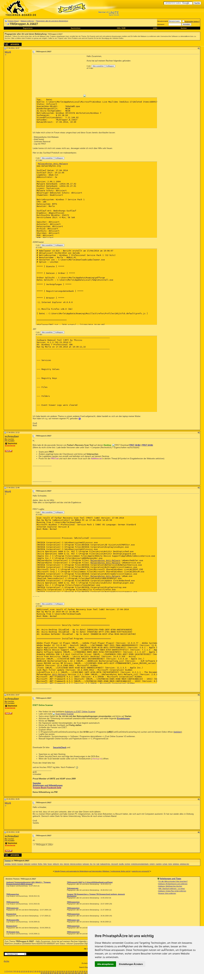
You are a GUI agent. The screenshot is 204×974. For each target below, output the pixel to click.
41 (87, 971)
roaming (159, 864)
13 (24, 971)
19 (37, 971)
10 (17, 971)
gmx (61, 864)
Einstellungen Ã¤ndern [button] (131, 964)
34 (71, 971)
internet (66, 864)
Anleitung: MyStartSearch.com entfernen (172, 884)
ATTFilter (90, 68)
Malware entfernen (27, 21)
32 (67, 971)
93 (44, 973)
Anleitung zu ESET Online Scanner (80, 711)
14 (26, 971)
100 (60, 973)
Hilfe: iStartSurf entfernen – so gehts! (171, 888)
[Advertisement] (58, 76)
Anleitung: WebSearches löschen (170, 886)
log (94, 864)
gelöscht (56, 864)
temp (170, 864)
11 (19, 971)
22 (44, 971)
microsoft (114, 864)
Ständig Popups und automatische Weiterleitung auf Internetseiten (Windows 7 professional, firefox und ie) (92, 871)
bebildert (177, 732)
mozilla (121, 864)
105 (75, 973)
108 (85, 973)
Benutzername (162, 21)
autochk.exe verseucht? (141, 871)
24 (49, 971)
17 (33, 971)
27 (55, 971)
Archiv (6, 961)
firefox (40, 864)
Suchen (184, 28)
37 (78, 971)
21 (42, 971)
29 (60, 971)
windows (176, 864)
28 (58, 971)
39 (82, 971)
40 (84, 971)
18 (35, 971)
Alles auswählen (98, 66)
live (91, 864)
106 (79, 973)
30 (62, 971)
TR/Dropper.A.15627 (55, 34)
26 (53, 971)
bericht (13, 864)
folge (45, 864)
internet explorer (76, 864)
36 (75, 971)
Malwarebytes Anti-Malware (53, 164)
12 (22, 971)
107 (82, 973)
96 (51, 973)
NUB (123, 28)
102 (66, 973)
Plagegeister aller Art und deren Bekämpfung (52, 21)
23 (46, 971)
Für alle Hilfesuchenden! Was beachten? (173, 881)
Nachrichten (75, 28)
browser (20, 864)
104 (72, 973)
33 (69, 971)
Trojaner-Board (13, 21)
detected (27, 864)
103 (69, 973)
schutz (164, 864)
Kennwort (160, 24)
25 (51, 971)
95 (48, 973)
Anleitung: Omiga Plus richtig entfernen (172, 891)
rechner (127, 864)
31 (64, 971)
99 (57, 973)
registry (152, 864)
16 (31, 971)
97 (53, 973)
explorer (34, 864)
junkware (86, 864)
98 (55, 973)
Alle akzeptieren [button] (105, 964)
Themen (7, 861)
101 (63, 973)
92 (42, 973)
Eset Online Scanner (65, 714)
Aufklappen (110, 66)
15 (28, 971)
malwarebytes (105, 864)
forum (50, 864)
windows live (184, 864)
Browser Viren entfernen (167, 893)
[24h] (155, 28)
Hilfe (119, 28)
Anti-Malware (59, 674)
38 (80, 971)
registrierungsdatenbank (140, 864)
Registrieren (28, 28)
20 (40, 971)
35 (73, 971)
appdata (8, 864)
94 (46, 973)
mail (97, 864)
